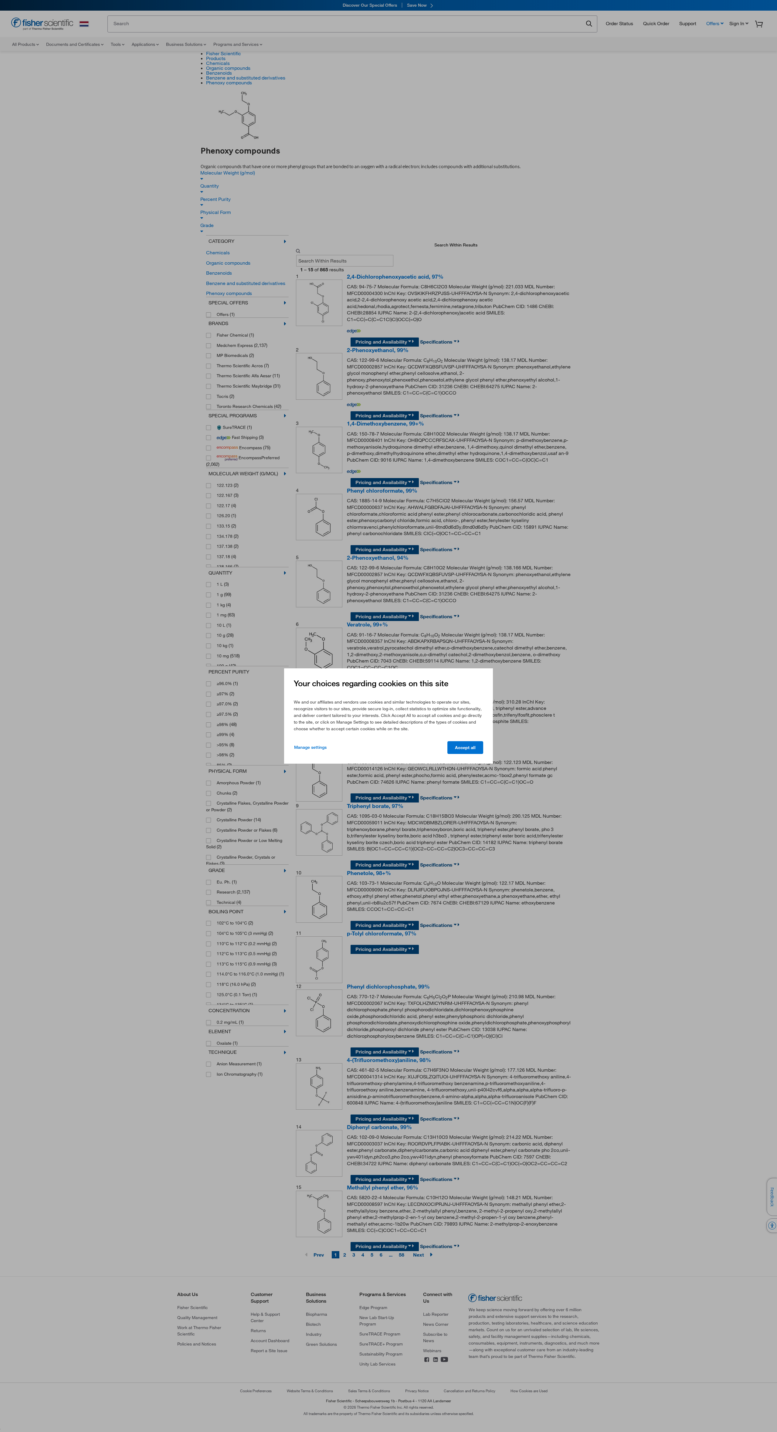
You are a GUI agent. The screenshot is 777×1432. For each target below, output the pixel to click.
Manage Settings (310, 747)
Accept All (465, 747)
